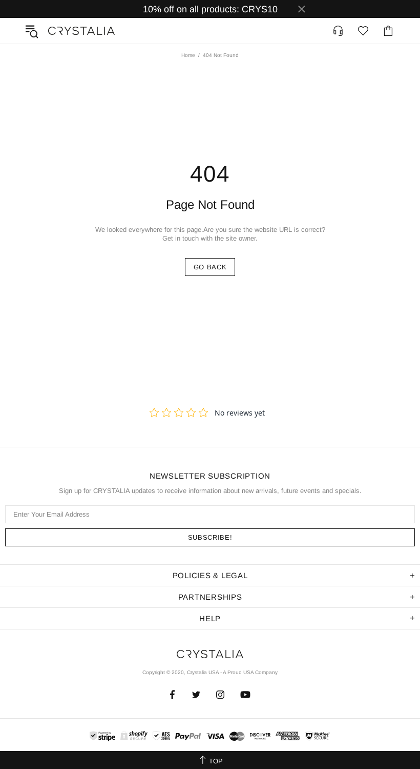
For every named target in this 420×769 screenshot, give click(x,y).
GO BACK (210, 267)
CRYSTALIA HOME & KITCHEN (81, 31)
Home (188, 55)
